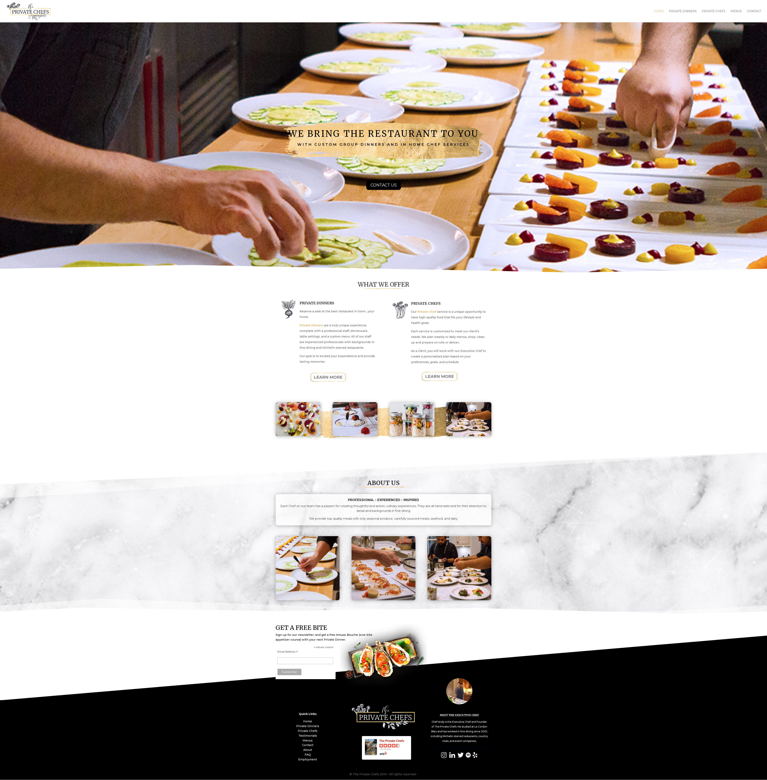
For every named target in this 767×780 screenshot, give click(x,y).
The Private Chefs (391, 740)
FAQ (308, 754)
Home (659, 11)
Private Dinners (683, 11)
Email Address (287, 652)
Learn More (328, 377)
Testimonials (307, 735)
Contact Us (384, 185)
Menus (736, 11)
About (307, 750)
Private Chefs (713, 11)
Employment (307, 759)
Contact (754, 11)
